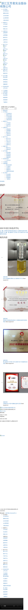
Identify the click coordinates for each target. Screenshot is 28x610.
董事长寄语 (6, 13)
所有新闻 (2, 181)
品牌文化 (5, 31)
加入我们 (5, 93)
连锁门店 (5, 69)
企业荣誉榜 (6, 18)
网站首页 (5, 110)
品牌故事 (5, 32)
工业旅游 (5, 90)
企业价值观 (6, 15)
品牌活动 (5, 39)
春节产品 (8, 138)
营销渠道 (5, 82)
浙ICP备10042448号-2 (10, 513)
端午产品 (8, 140)
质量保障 (5, 84)
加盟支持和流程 (10, 171)
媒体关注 (5, 37)
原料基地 (5, 79)
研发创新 (5, 77)
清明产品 (8, 144)
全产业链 (5, 75)
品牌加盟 (5, 92)
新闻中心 (5, 22)
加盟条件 (8, 169)
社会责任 (5, 26)
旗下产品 (5, 44)
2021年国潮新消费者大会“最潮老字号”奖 (13, 278)
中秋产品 (8, 141)
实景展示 (8, 168)
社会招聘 (5, 95)
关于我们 (5, 9)
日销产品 (8, 143)
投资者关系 (6, 86)
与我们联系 (6, 20)
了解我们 (5, 102)
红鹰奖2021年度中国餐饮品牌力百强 (12, 403)
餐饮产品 (5, 71)
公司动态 (5, 24)
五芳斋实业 (6, 11)
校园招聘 (5, 97)
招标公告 (5, 29)
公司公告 (5, 88)
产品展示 (8, 166)
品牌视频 (5, 35)
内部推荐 (5, 99)
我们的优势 (9, 165)
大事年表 (5, 42)
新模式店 (5, 73)
